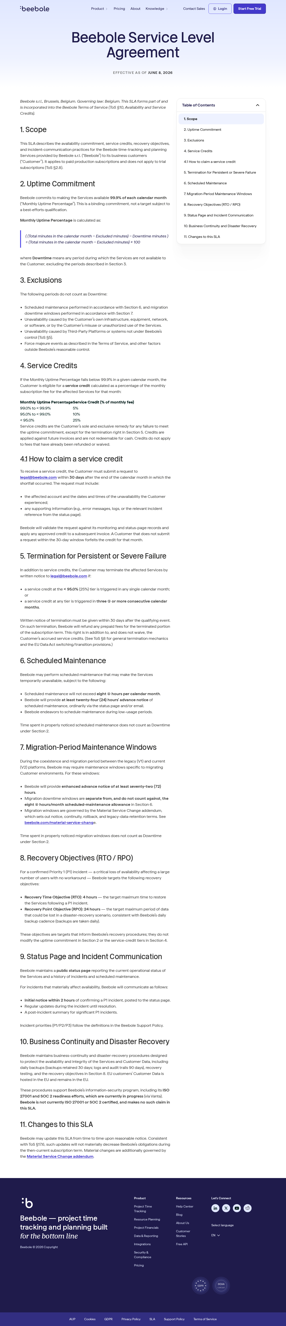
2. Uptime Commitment (202, 129)
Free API (181, 1244)
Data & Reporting (146, 1236)
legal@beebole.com (38, 477)
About (135, 8)
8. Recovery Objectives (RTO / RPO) (212, 204)
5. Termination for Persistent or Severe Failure (220, 172)
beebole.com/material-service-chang (59, 822)
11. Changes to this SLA (202, 237)
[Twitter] (226, 1208)
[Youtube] (237, 1208)
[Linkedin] (215, 1208)
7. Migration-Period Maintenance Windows (218, 194)
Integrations (142, 1244)
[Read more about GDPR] (201, 1286)
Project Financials (146, 1227)
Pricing (119, 8)
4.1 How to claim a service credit (210, 162)
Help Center (184, 1206)
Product (97, 8)
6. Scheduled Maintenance (205, 183)
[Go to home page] (47, 9)
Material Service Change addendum (60, 1156)
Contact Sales (194, 8)
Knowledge (155, 8)
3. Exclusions (194, 140)
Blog (179, 1214)
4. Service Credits (198, 151)
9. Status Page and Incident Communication (218, 215)
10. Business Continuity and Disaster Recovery (220, 226)
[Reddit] (247, 1208)
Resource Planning (147, 1219)
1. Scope (190, 119)
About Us (182, 1223)
